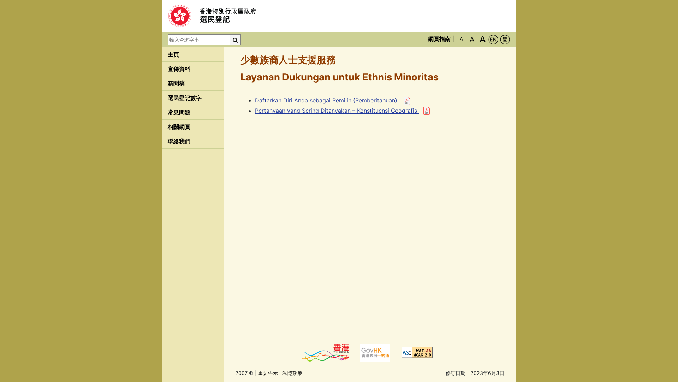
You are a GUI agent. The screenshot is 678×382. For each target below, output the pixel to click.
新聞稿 (176, 83)
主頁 (173, 54)
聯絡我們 (179, 141)
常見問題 (179, 112)
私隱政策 (292, 373)
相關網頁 (179, 126)
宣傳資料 (179, 68)
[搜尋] (235, 39)
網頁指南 (439, 38)
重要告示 (268, 373)
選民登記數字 (185, 97)
